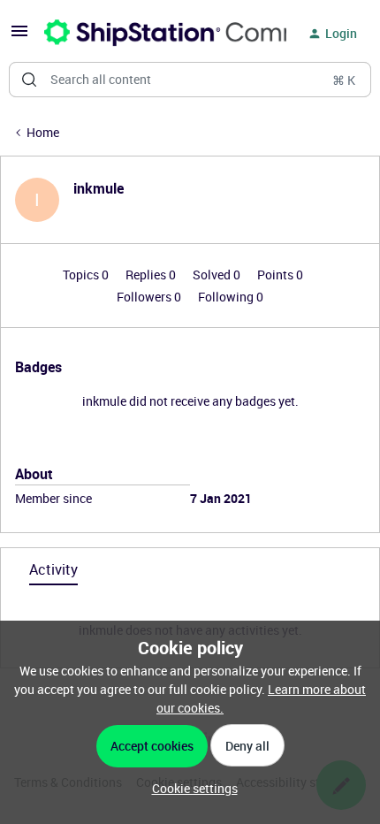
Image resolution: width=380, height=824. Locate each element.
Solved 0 (218, 274)
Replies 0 (152, 274)
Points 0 (280, 274)
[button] (19, 36)
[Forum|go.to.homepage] (154, 33)
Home (43, 132)
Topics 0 (87, 274)
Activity (53, 569)
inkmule (98, 188)
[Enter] (29, 79)
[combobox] (190, 79)
